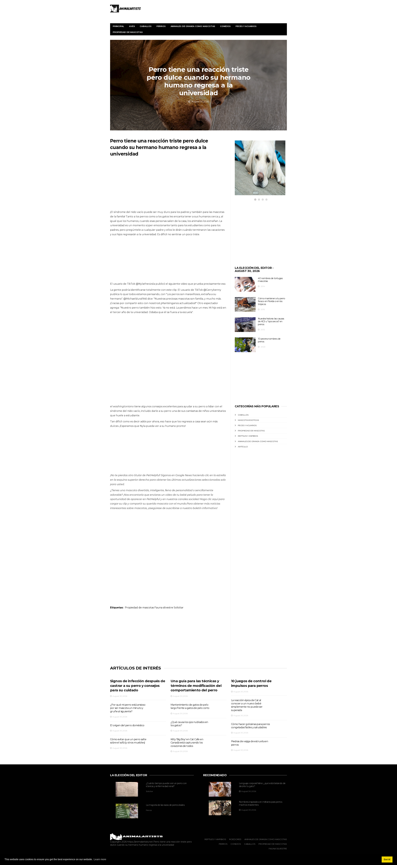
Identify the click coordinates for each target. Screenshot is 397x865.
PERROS (247, 161)
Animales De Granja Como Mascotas (265, 839)
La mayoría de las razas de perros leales (165, 805)
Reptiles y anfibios (248, 436)
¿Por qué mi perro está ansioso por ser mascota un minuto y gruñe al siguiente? (127, 708)
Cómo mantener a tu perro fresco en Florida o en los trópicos (271, 301)
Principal (118, 26)
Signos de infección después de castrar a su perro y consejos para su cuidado (137, 685)
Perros (161, 26)
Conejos (225, 26)
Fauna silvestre (163, 607)
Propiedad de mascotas (128, 32)
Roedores (235, 839)
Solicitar (178, 607)
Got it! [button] (387, 859)
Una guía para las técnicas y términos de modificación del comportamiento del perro (196, 685)
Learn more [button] (100, 859)
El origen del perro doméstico (127, 725)
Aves (132, 26)
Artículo (243, 446)
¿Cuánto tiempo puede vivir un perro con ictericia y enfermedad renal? (166, 785)
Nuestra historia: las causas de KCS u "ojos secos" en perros (271, 321)
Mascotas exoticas (248, 420)
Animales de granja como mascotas (193, 26)
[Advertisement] (168, 185)
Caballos (145, 26)
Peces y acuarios (246, 26)
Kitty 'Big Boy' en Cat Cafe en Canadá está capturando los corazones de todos (187, 742)
